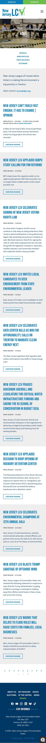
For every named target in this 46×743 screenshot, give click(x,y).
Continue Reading (13, 144)
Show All (23, 53)
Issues (36, 692)
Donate (34, 2)
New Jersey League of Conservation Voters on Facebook (12, 703)
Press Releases (23, 60)
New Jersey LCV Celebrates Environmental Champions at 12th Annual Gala (21, 517)
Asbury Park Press (25, 123)
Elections (11, 695)
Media (36, 695)
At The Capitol (25, 695)
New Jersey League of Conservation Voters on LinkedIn (26, 703)
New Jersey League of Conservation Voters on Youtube (17, 703)
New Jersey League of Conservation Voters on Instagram (21, 703)
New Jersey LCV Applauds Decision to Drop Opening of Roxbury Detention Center (20, 459)
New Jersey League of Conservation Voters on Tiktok (35, 703)
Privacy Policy (17, 738)
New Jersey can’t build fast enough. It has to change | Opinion (20, 110)
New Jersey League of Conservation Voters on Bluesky (30, 703)
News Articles (23, 56)
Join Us (11, 2)
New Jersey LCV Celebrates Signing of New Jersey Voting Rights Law (21, 212)
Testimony (23, 63)
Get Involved (24, 692)
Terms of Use (29, 738)
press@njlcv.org (23, 91)
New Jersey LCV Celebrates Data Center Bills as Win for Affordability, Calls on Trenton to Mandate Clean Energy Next (21, 335)
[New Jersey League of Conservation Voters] (14, 11)
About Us (11, 692)
